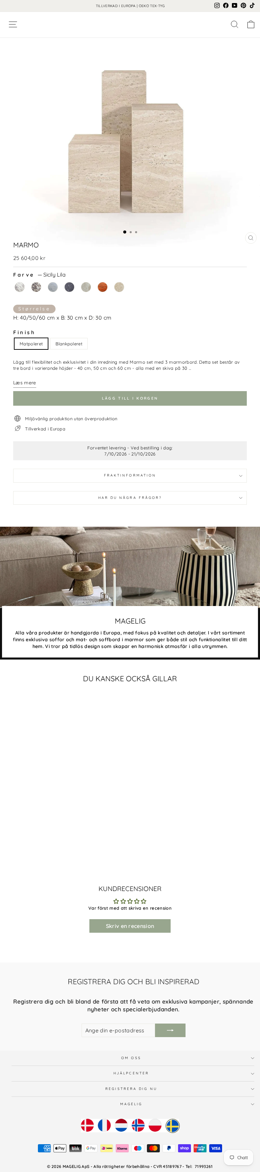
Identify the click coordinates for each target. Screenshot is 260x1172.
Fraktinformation (130, 475)
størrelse (34, 309)
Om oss (131, 1058)
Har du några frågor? (130, 498)
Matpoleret (31, 343)
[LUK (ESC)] (130, 132)
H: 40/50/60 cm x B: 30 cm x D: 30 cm (62, 317)
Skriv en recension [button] (130, 926)
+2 (124, 846)
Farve (39, 274)
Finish (24, 332)
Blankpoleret (69, 343)
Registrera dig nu (131, 1089)
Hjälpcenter (131, 1073)
